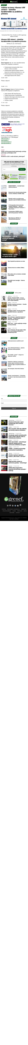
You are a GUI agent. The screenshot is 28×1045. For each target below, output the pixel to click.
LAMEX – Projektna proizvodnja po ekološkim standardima (17, 449)
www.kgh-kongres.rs (6, 141)
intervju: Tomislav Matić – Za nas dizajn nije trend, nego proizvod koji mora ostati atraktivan (16, 299)
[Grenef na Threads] (20, 505)
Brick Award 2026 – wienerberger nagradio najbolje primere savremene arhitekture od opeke (17, 443)
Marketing (23, 509)
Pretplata (19, 510)
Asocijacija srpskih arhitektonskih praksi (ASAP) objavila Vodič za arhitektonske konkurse (17, 436)
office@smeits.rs (5, 138)
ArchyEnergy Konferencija (13, 509)
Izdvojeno (12, 512)
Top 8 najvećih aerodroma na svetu (16, 261)
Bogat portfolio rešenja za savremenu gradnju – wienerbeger (18, 462)
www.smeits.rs (4, 140)
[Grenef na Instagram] (13, 506)
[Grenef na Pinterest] (10, 505)
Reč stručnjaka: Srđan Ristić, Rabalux (16, 368)
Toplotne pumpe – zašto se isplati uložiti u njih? (10, 255)
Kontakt (18, 512)
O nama (14, 510)
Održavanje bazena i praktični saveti (16, 340)
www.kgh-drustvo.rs (6, 143)
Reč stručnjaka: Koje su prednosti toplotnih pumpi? (9, 238)
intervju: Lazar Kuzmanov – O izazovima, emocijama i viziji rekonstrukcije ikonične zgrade (17, 377)
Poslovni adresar (7, 510)
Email (2, 403)
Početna (4, 509)
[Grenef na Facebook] (8, 506)
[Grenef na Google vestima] (15, 506)
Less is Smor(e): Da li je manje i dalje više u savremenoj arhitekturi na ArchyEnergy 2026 (17, 331)
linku (18, 122)
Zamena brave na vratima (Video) (16, 267)
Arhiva (25, 510)
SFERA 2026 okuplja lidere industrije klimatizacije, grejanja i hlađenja (17, 469)
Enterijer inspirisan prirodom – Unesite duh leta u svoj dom (17, 305)
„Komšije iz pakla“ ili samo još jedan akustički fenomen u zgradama (16, 311)
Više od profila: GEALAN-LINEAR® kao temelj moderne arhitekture (18, 429)
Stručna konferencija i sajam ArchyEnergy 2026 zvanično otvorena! (16, 423)
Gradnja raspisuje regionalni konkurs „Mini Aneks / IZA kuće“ (17, 455)
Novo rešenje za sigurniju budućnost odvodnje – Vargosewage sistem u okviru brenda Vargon (16, 318)
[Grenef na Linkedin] (18, 506)
